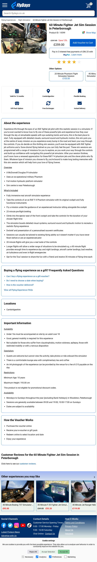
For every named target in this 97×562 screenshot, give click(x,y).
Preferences (57, 557)
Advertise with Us (9, 536)
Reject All (33, 552)
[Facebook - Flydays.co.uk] (4, 526)
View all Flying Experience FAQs (18, 290)
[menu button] (5, 5)
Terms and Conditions (75, 523)
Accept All (64, 552)
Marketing (72, 557)
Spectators (9, 351)
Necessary (29, 557)
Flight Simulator (24, 20)
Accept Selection (48, 552)
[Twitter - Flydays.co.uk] (11, 526)
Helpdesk (69, 534)
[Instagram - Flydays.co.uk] (17, 526)
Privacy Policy (71, 526)
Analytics (42, 557)
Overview (8, 167)
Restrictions (9, 372)
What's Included (11, 190)
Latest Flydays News (10, 532)
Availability (9, 393)
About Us (69, 530)
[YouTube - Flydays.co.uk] (23, 526)
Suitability (8, 329)
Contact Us (50, 534)
